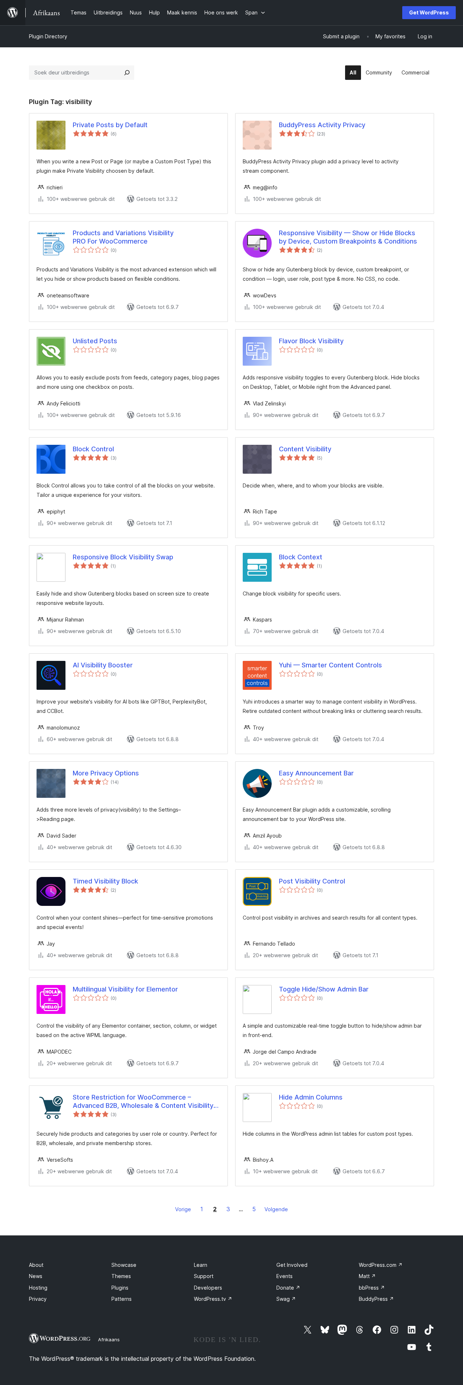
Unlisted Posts (95, 341)
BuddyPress (376, 1299)
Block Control (93, 449)
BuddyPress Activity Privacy (322, 125)
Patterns (121, 1299)
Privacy (38, 1299)
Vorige (183, 1209)
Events (284, 1276)
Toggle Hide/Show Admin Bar (324, 989)
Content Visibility (305, 449)
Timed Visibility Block (105, 881)
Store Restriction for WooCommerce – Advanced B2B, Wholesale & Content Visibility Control (143, 1101)
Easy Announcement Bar (316, 773)
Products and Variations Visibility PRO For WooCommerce (123, 237)
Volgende (276, 1209)
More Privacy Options (106, 773)
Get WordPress (429, 12)
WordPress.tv (213, 1299)
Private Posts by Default (110, 125)
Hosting (38, 1288)
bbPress (372, 1288)
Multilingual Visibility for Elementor (125, 989)
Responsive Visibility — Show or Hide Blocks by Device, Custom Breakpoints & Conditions (348, 237)
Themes (121, 1276)
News (35, 1276)
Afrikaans (109, 1339)
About (36, 1265)
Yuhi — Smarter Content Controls (330, 665)
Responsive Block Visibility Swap (123, 557)
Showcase (123, 1265)
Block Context (300, 557)
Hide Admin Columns (311, 1097)
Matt (367, 1276)
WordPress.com (381, 1265)
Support (203, 1276)
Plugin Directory (48, 36)
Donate (288, 1288)
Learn (200, 1265)
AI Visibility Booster (103, 665)
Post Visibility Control (312, 881)
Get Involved (291, 1265)
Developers (208, 1288)
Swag (286, 1299)
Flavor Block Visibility (311, 341)
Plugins (119, 1288)
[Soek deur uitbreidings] (127, 72)
